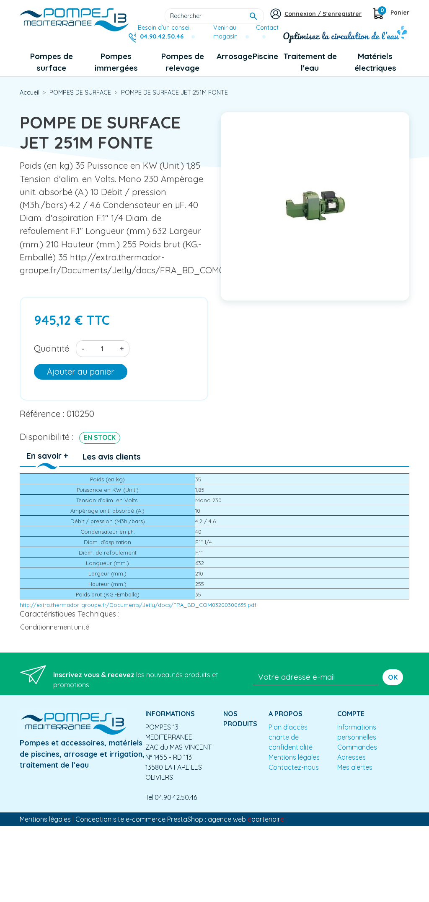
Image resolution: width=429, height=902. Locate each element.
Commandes (357, 747)
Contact (267, 27)
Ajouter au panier (80, 371)
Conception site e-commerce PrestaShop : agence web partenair (179, 819)
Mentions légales (294, 757)
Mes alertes (354, 767)
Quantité (51, 348)
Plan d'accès (288, 727)
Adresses (351, 757)
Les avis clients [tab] (112, 457)
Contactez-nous (294, 767)
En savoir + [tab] (47, 456)
